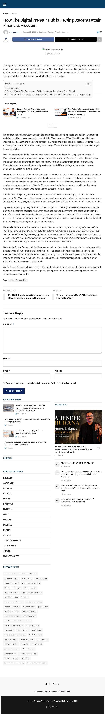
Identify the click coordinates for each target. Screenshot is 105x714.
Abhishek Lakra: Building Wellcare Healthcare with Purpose (29, 432)
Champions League (13, 588)
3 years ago (10, 425)
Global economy (12, 611)
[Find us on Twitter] (50, 706)
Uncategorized (11, 556)
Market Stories (35, 635)
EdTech (24, 597)
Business (13, 14)
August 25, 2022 (29, 32)
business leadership (31, 583)
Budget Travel (41, 578)
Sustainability (10, 654)
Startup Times (28, 649)
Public (6, 530)
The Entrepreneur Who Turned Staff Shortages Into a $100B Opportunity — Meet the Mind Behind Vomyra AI (81, 474)
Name (6, 358)
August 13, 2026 (75, 117)
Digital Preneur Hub (18, 280)
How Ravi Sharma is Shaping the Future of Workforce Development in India (77, 500)
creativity (8, 483)
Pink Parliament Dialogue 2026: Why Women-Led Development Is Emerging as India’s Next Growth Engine (80, 488)
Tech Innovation (11, 658)
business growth (12, 583)
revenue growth (26, 639)
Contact (56, 684)
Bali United (27, 578)
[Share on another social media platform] (99, 39)
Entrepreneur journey (14, 602)
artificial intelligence (28, 574)
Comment (8, 324)
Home (5, 14)
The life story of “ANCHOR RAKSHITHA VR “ (77, 463)
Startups (24, 644)
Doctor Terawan (11, 597)
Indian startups (32, 625)
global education (29, 611)
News (6, 514)
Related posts (13, 88)
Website (58, 371)
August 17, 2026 (24, 117)
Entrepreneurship (33, 602)
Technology (9, 546)
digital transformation (32, 592)
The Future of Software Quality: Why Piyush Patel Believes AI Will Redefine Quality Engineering (48, 94)
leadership (36, 630)
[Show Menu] (13, 4)
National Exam (11, 639)
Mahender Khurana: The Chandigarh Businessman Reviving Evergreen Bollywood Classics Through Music (74, 449)
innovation (9, 630)
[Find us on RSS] (57, 706)
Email (6, 370)
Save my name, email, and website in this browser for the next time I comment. (41, 383)
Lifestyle (8, 504)
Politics (7, 525)
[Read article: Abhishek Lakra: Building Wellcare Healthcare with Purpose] (8, 433)
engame (15, 32)
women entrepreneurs (36, 663)
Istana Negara (23, 630)
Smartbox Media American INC (65, 701)
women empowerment (14, 663)
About (47, 684)
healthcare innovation (14, 621)
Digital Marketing (12, 592)
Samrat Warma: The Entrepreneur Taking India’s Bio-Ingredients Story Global (41, 91)
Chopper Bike (30, 588)
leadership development (15, 635)
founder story (29, 607)
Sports (7, 535)
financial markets (12, 607)
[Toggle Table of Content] (87, 84)
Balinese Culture (12, 578)
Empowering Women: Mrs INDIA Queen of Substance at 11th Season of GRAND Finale (26, 443)
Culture (7, 488)
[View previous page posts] (50, 126)
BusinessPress (40, 701)
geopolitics (43, 607)
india (29, 621)
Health (7, 499)
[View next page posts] (55, 126)
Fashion (7, 493)
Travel (6, 551)
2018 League (10, 574)
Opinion (7, 520)
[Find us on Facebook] (46, 706)
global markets (29, 616)
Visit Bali (25, 658)
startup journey (11, 644)
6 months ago (22, 436)
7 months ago (22, 414)
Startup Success (12, 649)
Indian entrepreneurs (14, 625)
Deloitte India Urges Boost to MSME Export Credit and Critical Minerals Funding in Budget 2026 (30, 408)
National (8, 509)
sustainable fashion (28, 654)
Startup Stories (12, 540)
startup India (42, 639)
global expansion (12, 616)
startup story (37, 644)
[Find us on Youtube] (53, 706)
